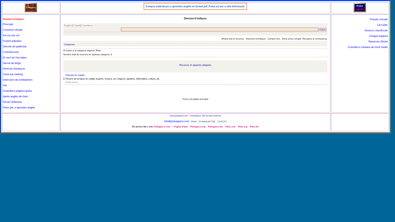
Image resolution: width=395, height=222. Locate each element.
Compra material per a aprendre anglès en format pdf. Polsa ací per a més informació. (195, 6)
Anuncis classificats (376, 30)
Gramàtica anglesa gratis (17, 90)
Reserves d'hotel (378, 41)
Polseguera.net (215, 126)
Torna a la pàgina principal (195, 99)
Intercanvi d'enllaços (256, 38)
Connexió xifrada (12, 29)
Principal (8, 24)
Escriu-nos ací (11, 35)
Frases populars (12, 40)
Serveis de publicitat (14, 46)
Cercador (382, 24)
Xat (5, 85)
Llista (13, 74)
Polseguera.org (198, 126)
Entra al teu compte (291, 38)
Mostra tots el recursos (233, 38)
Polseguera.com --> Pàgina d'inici (171, 126)
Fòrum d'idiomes (12, 102)
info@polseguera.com (176, 121)
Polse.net (254, 126)
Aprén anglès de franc (15, 96)
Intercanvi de (18, 79)
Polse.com (230, 126)
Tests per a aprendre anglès (19, 107)
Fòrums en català (74, 75)
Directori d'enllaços (14, 68)
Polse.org (242, 126)
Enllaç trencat (71, 82)
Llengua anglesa (378, 36)
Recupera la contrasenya (314, 38)
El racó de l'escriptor (15, 57)
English (67, 25)
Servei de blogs (12, 63)
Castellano (87, 25)
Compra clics (274, 38)
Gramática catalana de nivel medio (368, 47)
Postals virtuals (379, 19)
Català (76, 25)
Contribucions (11, 52)
